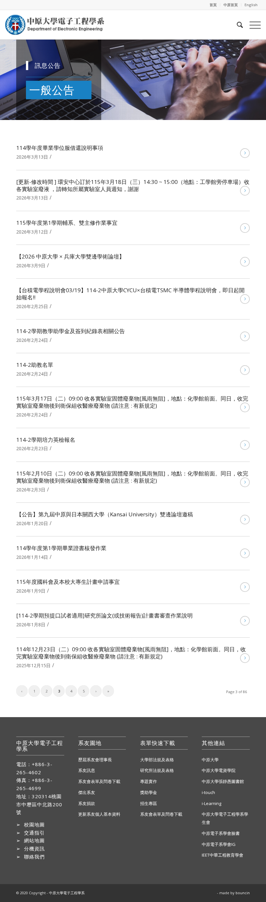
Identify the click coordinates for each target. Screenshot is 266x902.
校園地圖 (34, 824)
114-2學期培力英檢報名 (45, 439)
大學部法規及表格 (157, 760)
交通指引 (34, 832)
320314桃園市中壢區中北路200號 (39, 804)
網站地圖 (34, 840)
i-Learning (211, 803)
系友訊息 (86, 770)
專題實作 (148, 781)
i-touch (208, 792)
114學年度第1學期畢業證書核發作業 (61, 548)
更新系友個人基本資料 (99, 814)
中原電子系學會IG (219, 844)
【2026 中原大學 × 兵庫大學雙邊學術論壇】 (70, 256)
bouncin (243, 892)
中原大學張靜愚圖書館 (223, 781)
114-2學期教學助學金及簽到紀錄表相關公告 (70, 331)
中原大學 (210, 760)
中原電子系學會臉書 (221, 833)
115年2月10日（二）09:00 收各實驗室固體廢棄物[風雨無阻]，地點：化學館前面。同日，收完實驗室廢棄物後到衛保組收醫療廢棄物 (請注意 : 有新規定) (132, 477)
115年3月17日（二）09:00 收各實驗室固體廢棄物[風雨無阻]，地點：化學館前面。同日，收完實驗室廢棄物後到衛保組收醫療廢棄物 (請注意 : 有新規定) (132, 402)
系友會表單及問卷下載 (99, 781)
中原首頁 (231, 4)
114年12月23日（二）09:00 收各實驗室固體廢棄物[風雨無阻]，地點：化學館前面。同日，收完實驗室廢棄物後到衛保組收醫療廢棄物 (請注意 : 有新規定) (131, 652)
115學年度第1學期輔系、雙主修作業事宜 (66, 222)
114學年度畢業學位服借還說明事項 (59, 147)
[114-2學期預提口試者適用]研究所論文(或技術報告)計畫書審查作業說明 (104, 615)
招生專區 (148, 803)
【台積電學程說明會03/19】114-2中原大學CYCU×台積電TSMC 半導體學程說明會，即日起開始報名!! (130, 293)
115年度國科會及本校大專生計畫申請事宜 (68, 581)
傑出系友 (86, 792)
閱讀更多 (245, 153)
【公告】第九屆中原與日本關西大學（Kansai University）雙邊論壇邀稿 (104, 514)
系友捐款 (86, 803)
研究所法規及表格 (157, 770)
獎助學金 (148, 792)
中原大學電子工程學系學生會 (225, 818)
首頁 (213, 4)
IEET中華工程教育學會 (222, 855)
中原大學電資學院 (219, 770)
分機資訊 (34, 848)
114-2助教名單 (34, 364)
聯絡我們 (34, 856)
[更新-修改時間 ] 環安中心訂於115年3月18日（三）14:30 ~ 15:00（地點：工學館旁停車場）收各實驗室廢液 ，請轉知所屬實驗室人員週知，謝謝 (132, 185)
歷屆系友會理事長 (95, 760)
